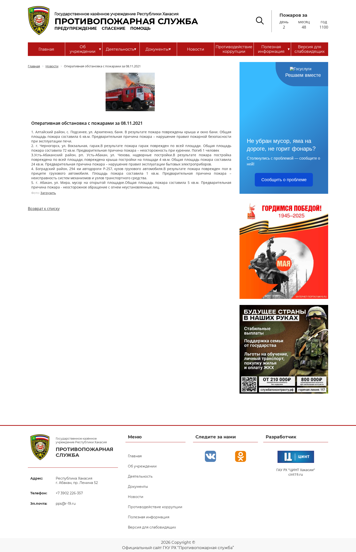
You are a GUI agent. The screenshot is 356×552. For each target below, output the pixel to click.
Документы (158, 49)
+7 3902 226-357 (69, 493)
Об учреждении (85, 49)
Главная (46, 49)
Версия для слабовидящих (309, 49)
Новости (195, 49)
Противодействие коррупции (234, 49)
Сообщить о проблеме (284, 179)
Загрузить (48, 193)
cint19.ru (295, 474)
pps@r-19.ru (66, 503)
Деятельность (121, 49)
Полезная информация (274, 49)
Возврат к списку (44, 208)
